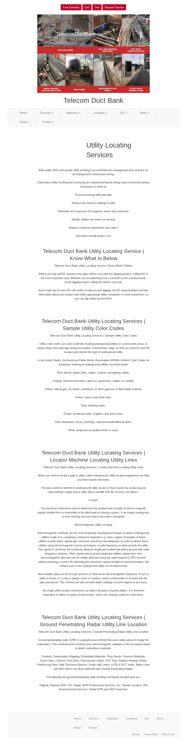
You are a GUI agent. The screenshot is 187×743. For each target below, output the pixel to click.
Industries (72, 112)
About (23, 121)
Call (87, 7)
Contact (47, 121)
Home (23, 112)
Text (97, 7)
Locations (99, 112)
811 (122, 112)
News (144, 112)
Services (45, 112)
